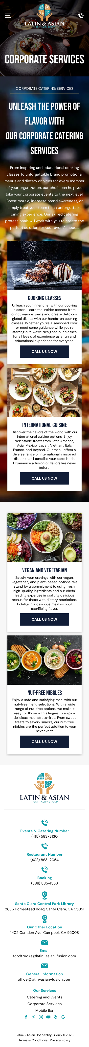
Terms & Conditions (33, 1040)
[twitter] (33, 1017)
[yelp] (56, 1017)
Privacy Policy (60, 1040)
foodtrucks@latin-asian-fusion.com (44, 956)
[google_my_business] (63, 1017)
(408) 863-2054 (44, 859)
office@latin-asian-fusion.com (44, 979)
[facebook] (26, 1017)
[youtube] (48, 1017)
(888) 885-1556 (44, 883)
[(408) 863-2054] (81, 18)
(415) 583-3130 (44, 836)
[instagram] (41, 1017)
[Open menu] (8, 15)
